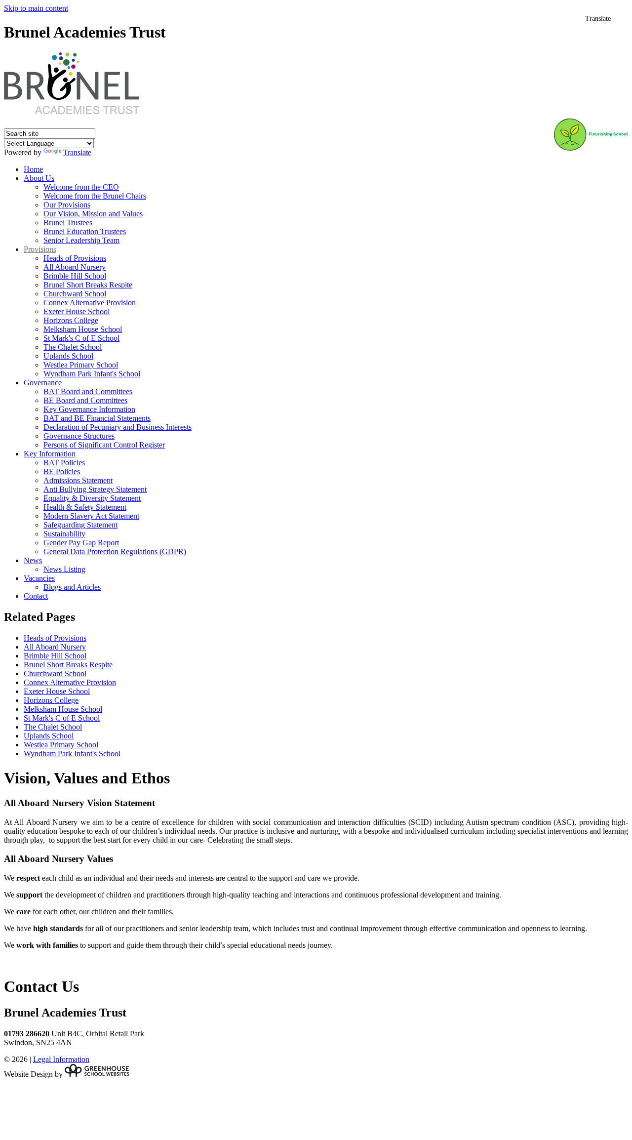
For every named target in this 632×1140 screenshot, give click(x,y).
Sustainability (64, 533)
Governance (43, 382)
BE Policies (61, 471)
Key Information (50, 453)
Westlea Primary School (80, 365)
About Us (39, 178)
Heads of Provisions (74, 258)
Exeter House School (76, 311)
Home (33, 169)
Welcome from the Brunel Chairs (94, 196)
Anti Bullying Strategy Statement (95, 489)
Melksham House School (82, 329)
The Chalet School (72, 347)
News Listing (64, 569)
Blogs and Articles (72, 587)
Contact (36, 596)
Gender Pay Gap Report (81, 542)
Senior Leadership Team (81, 240)
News (33, 560)
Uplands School (68, 356)
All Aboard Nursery (74, 267)
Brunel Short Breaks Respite (87, 285)
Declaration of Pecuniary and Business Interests (117, 427)
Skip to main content (36, 8)
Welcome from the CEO (81, 187)
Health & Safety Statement (84, 507)
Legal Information (61, 1059)
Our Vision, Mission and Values (93, 213)
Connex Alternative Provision (89, 302)
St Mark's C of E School (81, 338)
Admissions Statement (78, 480)
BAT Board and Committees (87, 391)
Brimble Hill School (74, 276)
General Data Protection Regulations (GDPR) (114, 551)
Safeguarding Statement (80, 525)
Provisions (40, 249)
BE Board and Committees (85, 400)
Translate (77, 152)
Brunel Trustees (67, 222)
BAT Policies (64, 462)
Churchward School (74, 293)
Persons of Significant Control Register (104, 445)
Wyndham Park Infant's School (91, 373)
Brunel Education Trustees (84, 231)
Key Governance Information (89, 409)
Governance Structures (79, 436)
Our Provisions (66, 205)
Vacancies (39, 578)
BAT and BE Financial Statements (97, 418)
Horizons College (70, 320)
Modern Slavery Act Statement (91, 516)
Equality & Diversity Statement (92, 498)
